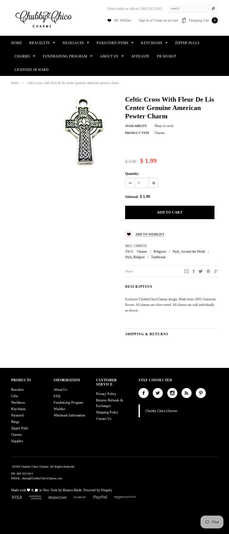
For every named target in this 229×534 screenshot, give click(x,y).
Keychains (18, 409)
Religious (160, 251)
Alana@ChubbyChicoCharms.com (42, 478)
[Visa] (16, 497)
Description (138, 287)
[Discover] (79, 497)
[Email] (186, 271)
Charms (142, 251)
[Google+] (216, 271)
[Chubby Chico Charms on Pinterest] (201, 393)
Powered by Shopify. (98, 490)
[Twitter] (200, 271)
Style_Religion (135, 257)
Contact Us (103, 419)
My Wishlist (122, 20)
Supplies (17, 441)
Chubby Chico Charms (161, 411)
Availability (136, 126)
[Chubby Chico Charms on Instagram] (172, 393)
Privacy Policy (106, 394)
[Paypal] (100, 497)
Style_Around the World (189, 251)
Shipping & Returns (147, 334)
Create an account (166, 20)
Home (15, 83)
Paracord (17, 415)
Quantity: (132, 174)
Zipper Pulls (19, 428)
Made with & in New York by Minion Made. (46, 490)
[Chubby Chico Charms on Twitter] (158, 393)
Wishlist (59, 409)
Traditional (158, 257)
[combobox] (193, 8)
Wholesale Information (69, 415)
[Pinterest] (208, 271)
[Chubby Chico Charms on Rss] (187, 393)
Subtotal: (132, 197)
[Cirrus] (125, 497)
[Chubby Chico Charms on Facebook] (144, 393)
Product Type (137, 133)
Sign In (144, 20)
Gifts (14, 396)
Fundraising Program (68, 402)
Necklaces (18, 402)
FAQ (57, 396)
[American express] (35, 497)
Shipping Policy (107, 412)
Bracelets (17, 390)
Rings (15, 422)
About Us (60, 390)
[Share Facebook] (193, 271)
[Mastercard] (57, 497)
